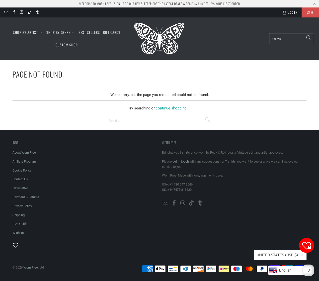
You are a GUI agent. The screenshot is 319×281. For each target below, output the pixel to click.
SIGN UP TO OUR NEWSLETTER (133, 3)
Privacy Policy (22, 206)
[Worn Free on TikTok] (29, 12)
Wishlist (18, 233)
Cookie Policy (21, 170)
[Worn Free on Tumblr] (37, 12)
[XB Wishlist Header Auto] (18, 245)
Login (293, 12)
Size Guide (19, 224)
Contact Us (20, 179)
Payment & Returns (25, 197)
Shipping (18, 215)
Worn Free (30, 267)
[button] (28, 32)
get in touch (180, 161)
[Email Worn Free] (6, 12)
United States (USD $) (277, 255)
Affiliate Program (24, 161)
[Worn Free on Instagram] (21, 12)
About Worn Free (24, 152)
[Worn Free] (158, 39)
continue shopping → (173, 108)
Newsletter (20, 188)
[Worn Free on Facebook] (13, 12)
